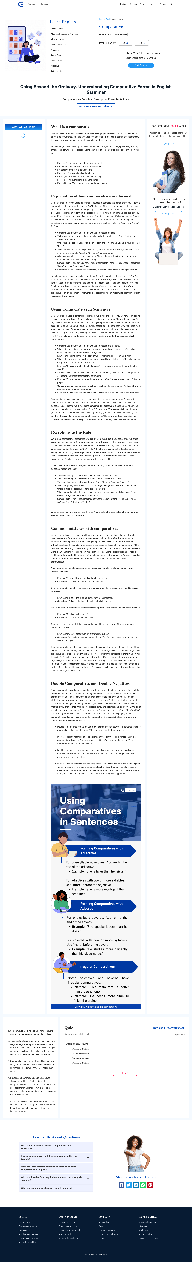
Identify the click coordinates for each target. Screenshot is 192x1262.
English (109, 19)
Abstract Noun (57, 39)
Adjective (55, 66)
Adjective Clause (58, 71)
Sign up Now (168, 143)
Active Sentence (58, 55)
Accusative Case (58, 44)
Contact (163, 4)
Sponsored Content (138, 4)
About (153, 4)
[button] (171, 4)
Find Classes (141, 65)
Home (101, 19)
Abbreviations (57, 29)
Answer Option (81, 1049)
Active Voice (56, 60)
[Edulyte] (21, 4)
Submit (125, 1073)
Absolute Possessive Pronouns (64, 34)
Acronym (55, 50)
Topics (123, 4)
